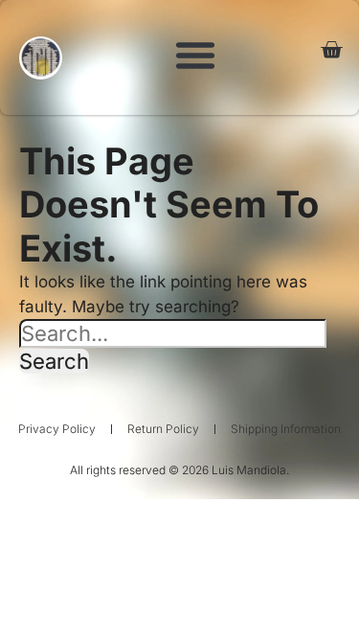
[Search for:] (175, 333)
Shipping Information (286, 429)
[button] (195, 55)
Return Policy (163, 429)
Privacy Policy (57, 429)
